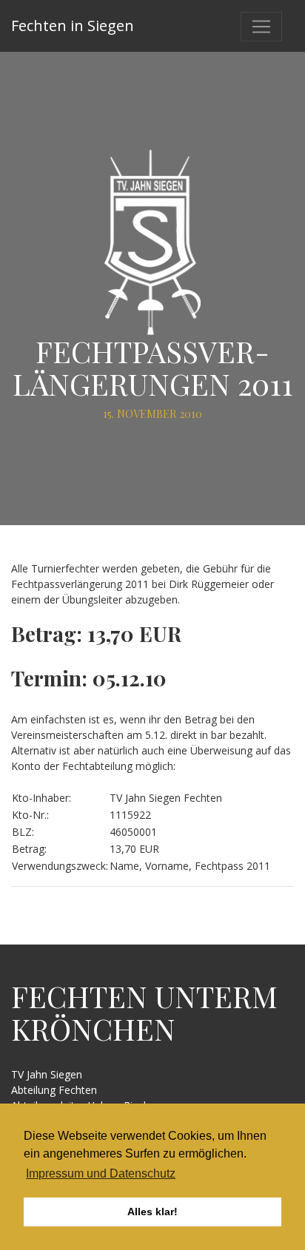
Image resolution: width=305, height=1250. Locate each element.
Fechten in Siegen (72, 26)
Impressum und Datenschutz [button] (100, 1173)
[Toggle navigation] (261, 26)
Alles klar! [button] (152, 1211)
